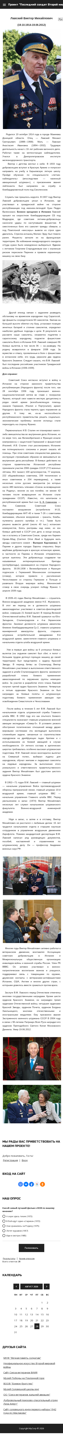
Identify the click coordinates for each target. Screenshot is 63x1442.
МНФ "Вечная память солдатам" (22, 1357)
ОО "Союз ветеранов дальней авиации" (26, 1394)
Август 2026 (31, 1286)
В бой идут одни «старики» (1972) (23, 1221)
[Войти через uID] (20, 1184)
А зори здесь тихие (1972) (19, 1216)
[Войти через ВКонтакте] (26, 1184)
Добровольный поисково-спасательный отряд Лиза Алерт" (30, 1402)
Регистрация (10, 1160)
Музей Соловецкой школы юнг (21, 1389)
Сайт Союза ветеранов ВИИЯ (20, 1372)
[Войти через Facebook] (31, 1184)
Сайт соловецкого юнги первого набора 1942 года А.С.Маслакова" (29, 1411)
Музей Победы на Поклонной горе (23, 1378)
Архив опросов (27, 1258)
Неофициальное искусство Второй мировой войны (29, 1365)
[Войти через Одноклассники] (42, 1184)
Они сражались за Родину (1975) (22, 1225)
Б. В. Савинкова (48, 502)
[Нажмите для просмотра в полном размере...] (32, 128)
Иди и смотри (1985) (16, 1235)
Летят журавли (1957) (17, 1230)
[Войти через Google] (37, 1184)
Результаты (9, 1258)
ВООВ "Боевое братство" (18, 1383)
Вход (25, 1160)
